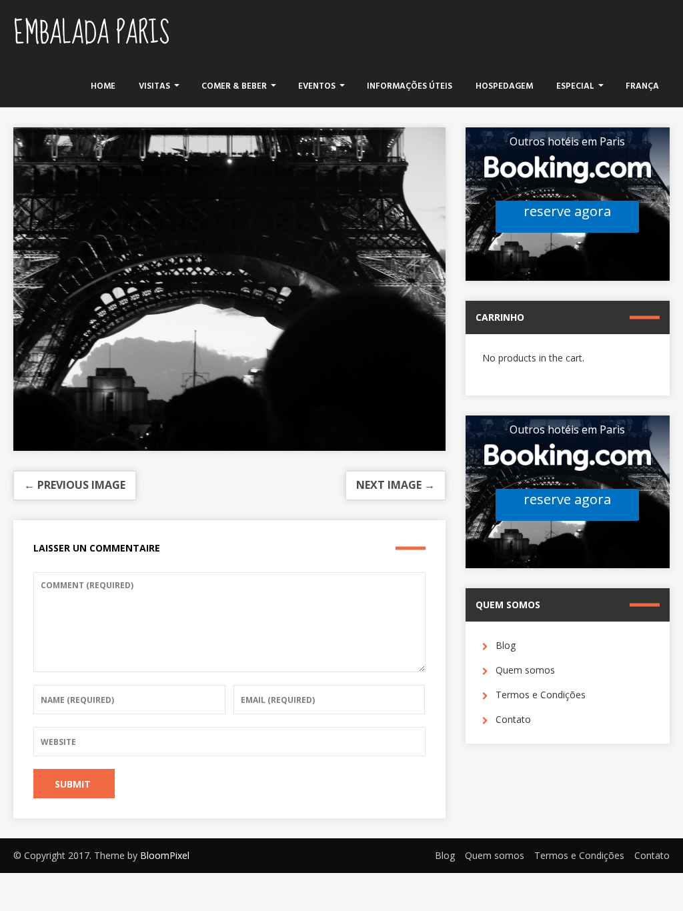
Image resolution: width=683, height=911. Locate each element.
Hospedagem (504, 86)
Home (103, 86)
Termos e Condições (541, 694)
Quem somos (525, 670)
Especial (575, 86)
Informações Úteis (409, 86)
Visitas (154, 86)
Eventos (316, 86)
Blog (506, 645)
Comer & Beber (234, 86)
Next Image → (395, 485)
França (642, 86)
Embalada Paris (91, 33)
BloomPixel (164, 855)
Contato (513, 719)
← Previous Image (74, 485)
